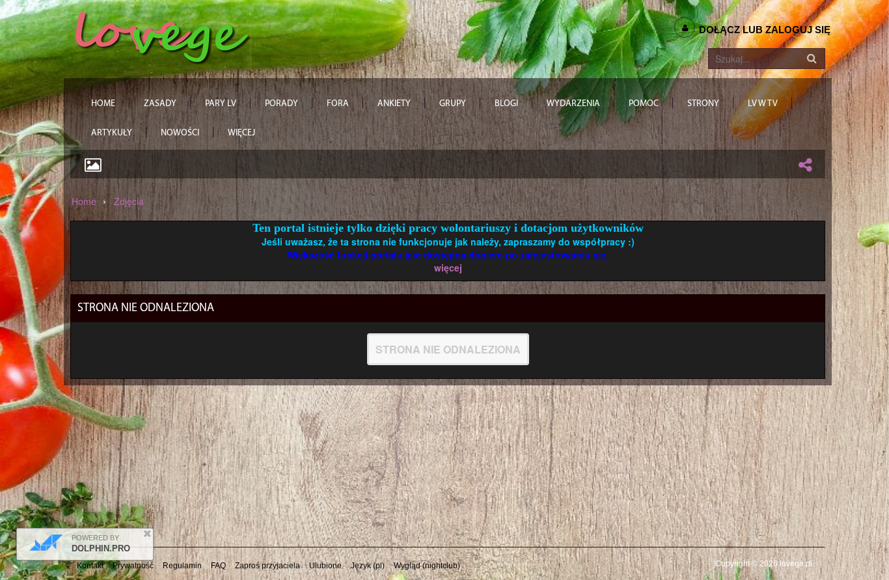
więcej (448, 267)
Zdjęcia (129, 201)
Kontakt (90, 565)
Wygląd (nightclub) (427, 565)
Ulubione (325, 565)
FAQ (218, 565)
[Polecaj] (805, 165)
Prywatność (133, 565)
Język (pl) (368, 565)
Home (84, 201)
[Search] (812, 58)
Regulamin (182, 565)
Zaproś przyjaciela (267, 565)
